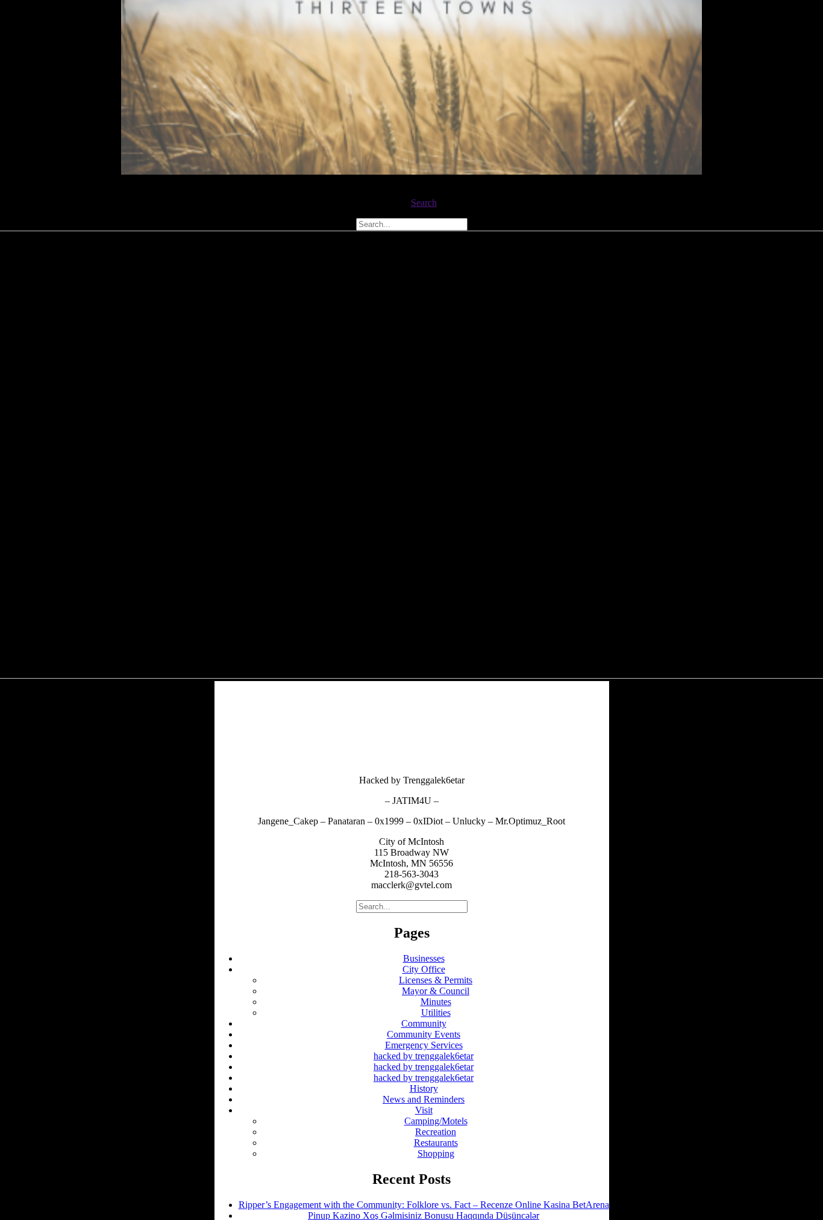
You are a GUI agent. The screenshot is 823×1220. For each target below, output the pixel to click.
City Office (423, 969)
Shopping (436, 1153)
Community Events (423, 1034)
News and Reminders (424, 1099)
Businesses (424, 958)
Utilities (436, 1012)
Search (424, 203)
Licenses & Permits (435, 980)
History (424, 1088)
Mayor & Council (435, 991)
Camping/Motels (436, 1121)
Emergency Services (424, 1045)
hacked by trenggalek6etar (424, 1056)
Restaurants (436, 1143)
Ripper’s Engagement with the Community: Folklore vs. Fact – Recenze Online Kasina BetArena (424, 1205)
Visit (424, 1110)
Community (423, 1023)
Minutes (436, 1002)
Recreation (435, 1132)
